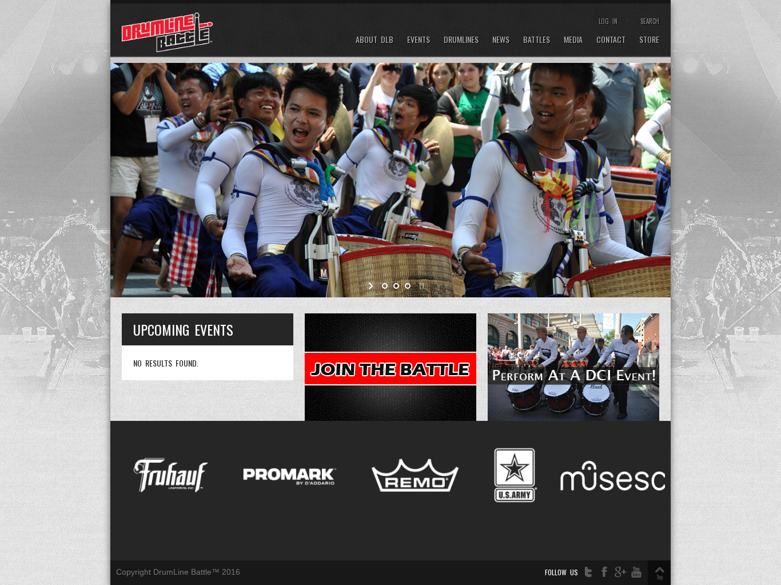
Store (649, 39)
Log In (608, 21)
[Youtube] (636, 572)
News (500, 39)
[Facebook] (604, 572)
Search (649, 21)
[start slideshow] (372, 286)
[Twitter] (588, 572)
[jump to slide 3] (407, 286)
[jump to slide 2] (396, 286)
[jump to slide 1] (384, 286)
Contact (610, 39)
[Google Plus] (620, 572)
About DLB (374, 39)
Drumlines (461, 39)
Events (418, 39)
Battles (536, 39)
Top (659, 576)
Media (573, 39)
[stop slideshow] (420, 286)
